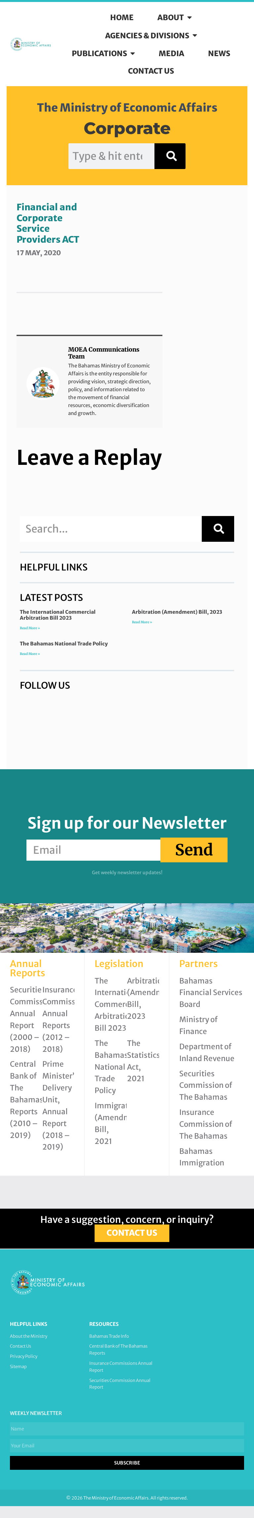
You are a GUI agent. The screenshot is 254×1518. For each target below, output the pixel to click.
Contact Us (151, 71)
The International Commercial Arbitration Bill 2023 (58, 615)
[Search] (170, 156)
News (219, 53)
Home (122, 17)
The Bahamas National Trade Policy (64, 643)
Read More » (30, 628)
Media (171, 53)
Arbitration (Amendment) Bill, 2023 (177, 612)
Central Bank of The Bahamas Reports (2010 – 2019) (26, 1099)
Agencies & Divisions (147, 35)
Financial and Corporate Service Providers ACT (48, 223)
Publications (99, 53)
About (170, 17)
